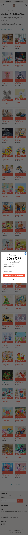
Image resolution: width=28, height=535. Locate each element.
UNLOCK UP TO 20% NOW (14, 275)
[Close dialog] (25, 253)
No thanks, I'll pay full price (14, 279)
